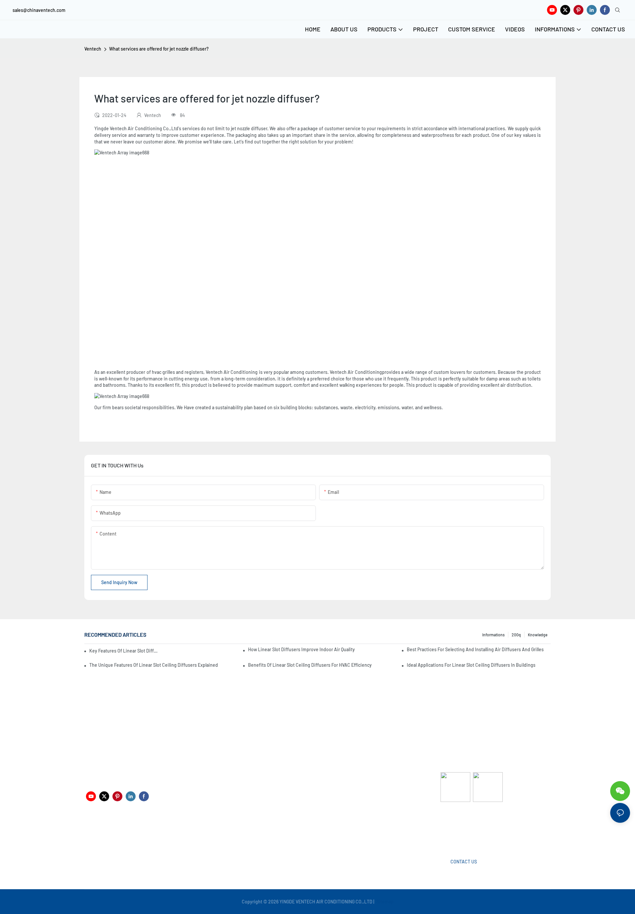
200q (516, 634)
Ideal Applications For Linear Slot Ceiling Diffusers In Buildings (471, 665)
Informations (493, 634)
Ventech (92, 49)
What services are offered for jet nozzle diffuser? (159, 49)
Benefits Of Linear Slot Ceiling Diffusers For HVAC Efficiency (310, 665)
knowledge (537, 634)
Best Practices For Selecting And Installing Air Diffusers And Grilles (475, 649)
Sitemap (384, 901)
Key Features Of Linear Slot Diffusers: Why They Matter (124, 651)
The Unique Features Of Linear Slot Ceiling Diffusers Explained (153, 665)
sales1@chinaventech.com (320, 833)
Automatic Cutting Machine (469, 828)
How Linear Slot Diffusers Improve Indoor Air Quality (301, 649)
